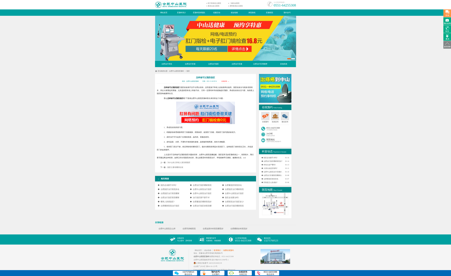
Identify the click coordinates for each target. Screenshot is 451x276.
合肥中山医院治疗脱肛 (202, 189)
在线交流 (243, 273)
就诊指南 (234, 13)
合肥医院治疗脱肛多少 (234, 202)
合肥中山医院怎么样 (167, 229)
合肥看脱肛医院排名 (233, 185)
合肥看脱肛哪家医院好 (202, 202)
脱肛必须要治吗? (232, 198)
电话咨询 (270, 273)
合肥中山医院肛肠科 (176, 71)
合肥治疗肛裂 (190, 64)
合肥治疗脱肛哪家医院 (202, 185)
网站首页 (163, 13)
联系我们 (217, 250)
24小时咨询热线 (243, 239)
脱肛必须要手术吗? (168, 185)
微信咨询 (271, 239)
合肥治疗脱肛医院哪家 (170, 198)
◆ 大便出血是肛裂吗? (269, 168)
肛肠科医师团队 (199, 13)
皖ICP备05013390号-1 (220, 260)
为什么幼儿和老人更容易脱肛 (178, 162)
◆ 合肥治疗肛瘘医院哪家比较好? (272, 175)
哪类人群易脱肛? (168, 202)
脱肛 (188, 71)
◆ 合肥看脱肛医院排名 (269, 179)
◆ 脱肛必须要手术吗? (269, 158)
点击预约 (215, 273)
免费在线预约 (228, 250)
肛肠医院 (269, 13)
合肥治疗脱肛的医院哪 (202, 206)
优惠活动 (216, 13)
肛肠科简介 (181, 13)
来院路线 (251, 13)
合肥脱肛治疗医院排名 (170, 189)
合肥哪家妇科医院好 (238, 229)
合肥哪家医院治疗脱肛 (170, 206)
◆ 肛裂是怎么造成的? (269, 182)
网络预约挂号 (213, 239)
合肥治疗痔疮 (166, 64)
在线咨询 (184, 239)
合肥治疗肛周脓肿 (260, 64)
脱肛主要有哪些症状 (175, 167)
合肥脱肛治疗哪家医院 (234, 189)
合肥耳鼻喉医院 (189, 229)
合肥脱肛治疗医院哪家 (170, 193)
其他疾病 (283, 64)
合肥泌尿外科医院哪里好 (213, 229)
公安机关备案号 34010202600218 (209, 263)
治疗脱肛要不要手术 (201, 198)
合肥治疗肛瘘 (237, 64)
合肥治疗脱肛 (213, 64)
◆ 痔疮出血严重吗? (268, 165)
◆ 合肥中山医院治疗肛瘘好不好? (272, 172)
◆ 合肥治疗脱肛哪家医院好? (271, 161)
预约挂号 (287, 13)
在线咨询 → (225, 81)
